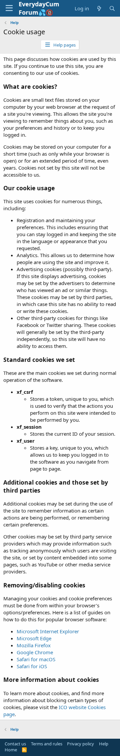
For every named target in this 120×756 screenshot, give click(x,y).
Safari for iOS (32, 666)
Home (11, 750)
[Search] (112, 8)
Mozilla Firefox (34, 645)
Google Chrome (35, 652)
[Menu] (9, 8)
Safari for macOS (36, 659)
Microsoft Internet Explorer (48, 631)
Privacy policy (80, 744)
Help (103, 744)
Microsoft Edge (34, 638)
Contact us (15, 744)
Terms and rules (46, 744)
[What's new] (98, 8)
